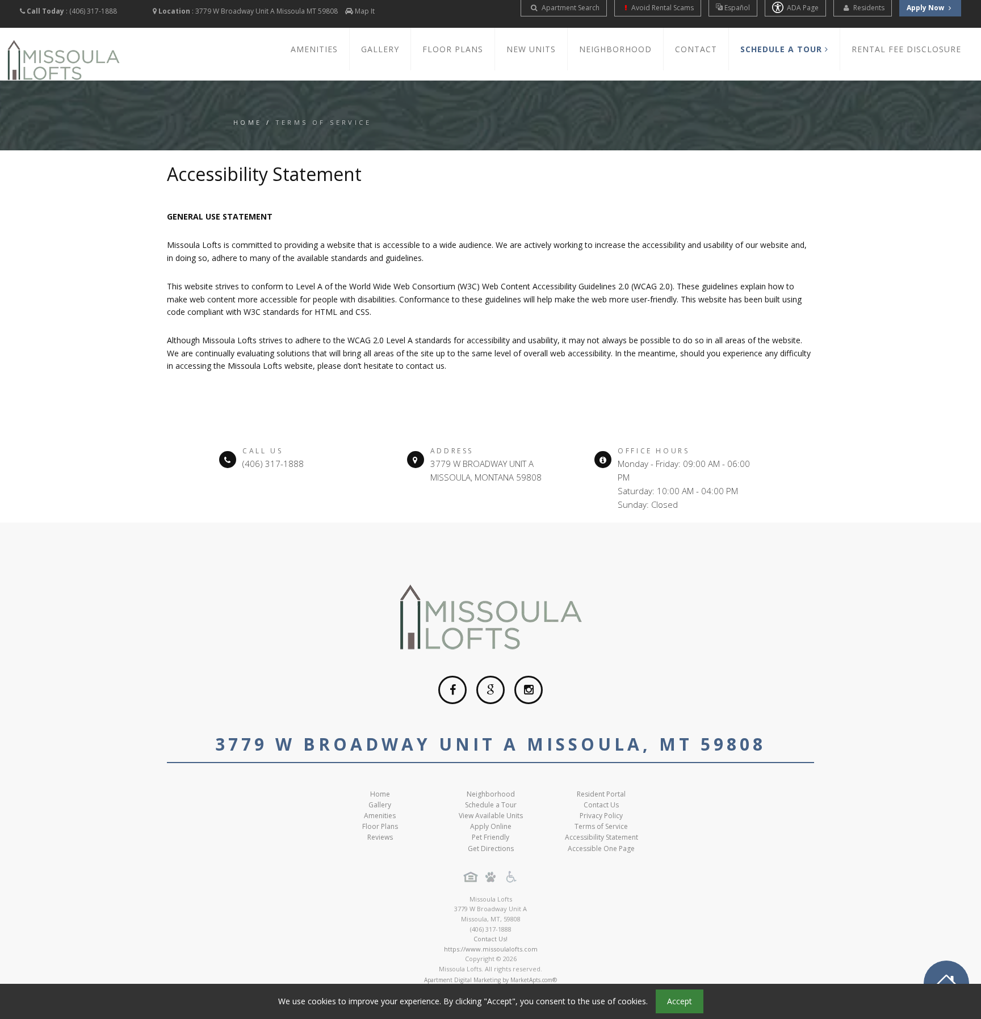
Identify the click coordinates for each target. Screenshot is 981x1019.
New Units (531, 49)
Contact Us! (490, 938)
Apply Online (491, 826)
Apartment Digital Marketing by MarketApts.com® (490, 980)
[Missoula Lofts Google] (490, 690)
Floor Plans (452, 49)
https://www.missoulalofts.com (491, 949)
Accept (679, 1001)
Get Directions (491, 848)
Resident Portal (601, 794)
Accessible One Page (601, 848)
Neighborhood (615, 49)
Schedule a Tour (491, 805)
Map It (365, 11)
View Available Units (491, 815)
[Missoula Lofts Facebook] (452, 690)
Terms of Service (601, 826)
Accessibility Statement (601, 837)
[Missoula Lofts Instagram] (528, 690)
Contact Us (601, 805)
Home (247, 122)
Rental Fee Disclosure (906, 49)
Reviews (380, 837)
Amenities (314, 49)
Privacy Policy (601, 815)
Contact (696, 49)
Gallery (380, 49)
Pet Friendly (490, 837)
